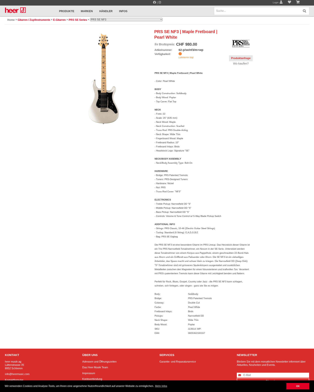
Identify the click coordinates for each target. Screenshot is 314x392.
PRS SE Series (78, 19)
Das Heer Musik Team (95, 367)
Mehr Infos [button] (161, 386)
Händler (106, 11)
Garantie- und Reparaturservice (177, 361)
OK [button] (298, 386)
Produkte (66, 11)
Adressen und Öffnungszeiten (99, 361)
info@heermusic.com (17, 374)
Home (11, 19)
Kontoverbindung (92, 379)
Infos (123, 11)
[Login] (281, 2)
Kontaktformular (14, 380)
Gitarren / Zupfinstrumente (34, 19)
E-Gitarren (59, 19)
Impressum (88, 373)
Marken (87, 11)
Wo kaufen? (241, 63)
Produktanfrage (241, 58)
